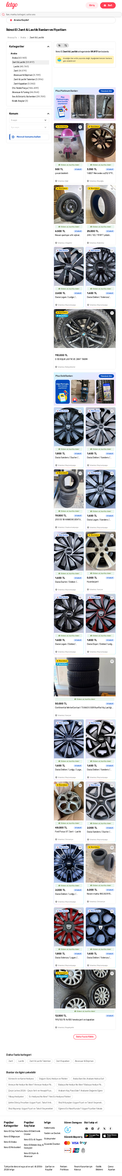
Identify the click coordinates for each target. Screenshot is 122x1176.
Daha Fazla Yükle (85, 1037)
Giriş (92, 5)
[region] (84, 107)
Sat (110, 5)
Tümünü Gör (106, 91)
